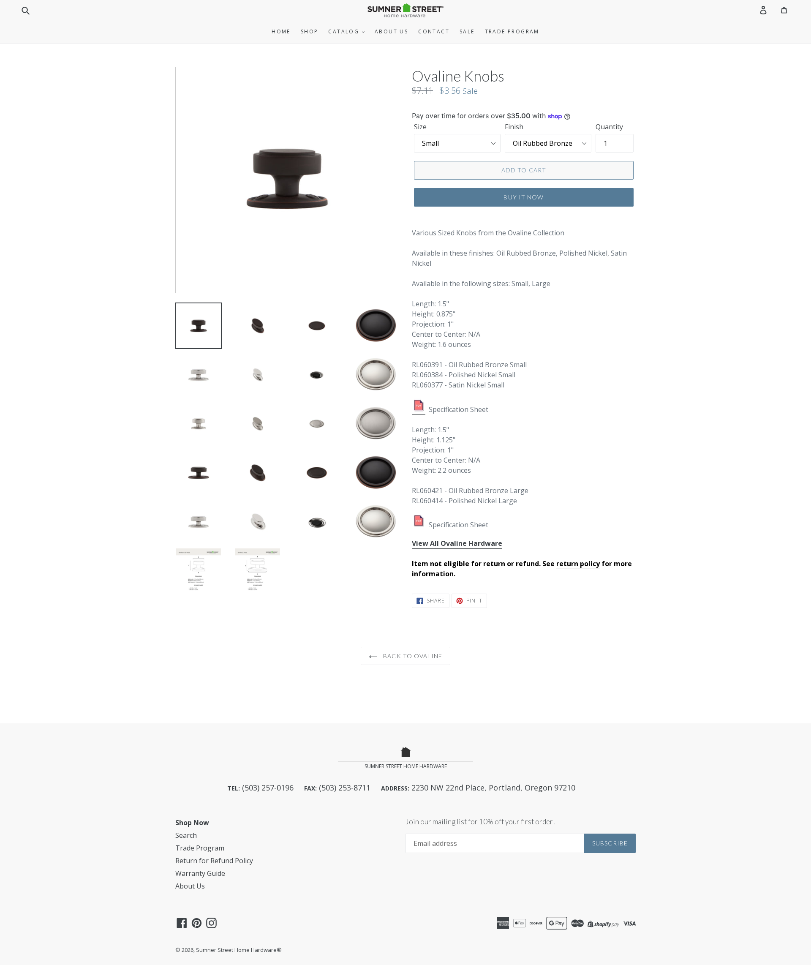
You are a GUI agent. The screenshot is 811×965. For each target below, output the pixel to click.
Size (420, 126)
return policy (578, 563)
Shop (309, 31)
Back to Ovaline (411, 656)
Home (281, 31)
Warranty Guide (200, 873)
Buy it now (523, 197)
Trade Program (512, 31)
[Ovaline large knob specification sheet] (418, 525)
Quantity (609, 126)
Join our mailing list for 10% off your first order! (480, 822)
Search (186, 835)
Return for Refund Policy (214, 860)
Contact (433, 31)
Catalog (344, 31)
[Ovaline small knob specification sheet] (418, 410)
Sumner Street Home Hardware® (239, 950)
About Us (391, 31)
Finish (514, 126)
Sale (467, 31)
